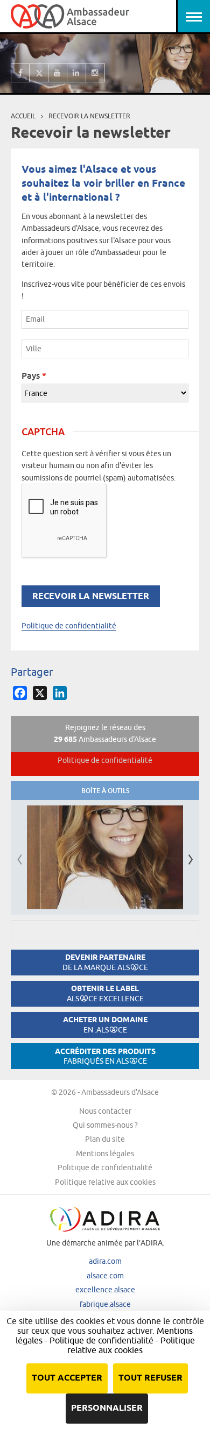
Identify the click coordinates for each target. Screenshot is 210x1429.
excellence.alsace (105, 1289)
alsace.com (105, 1275)
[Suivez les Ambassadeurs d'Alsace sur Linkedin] (76, 72)
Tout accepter (67, 1378)
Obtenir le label (105, 993)
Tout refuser (150, 1378)
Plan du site (105, 1139)
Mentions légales (105, 1153)
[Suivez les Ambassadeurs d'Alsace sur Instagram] (95, 72)
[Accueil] (70, 16)
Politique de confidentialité (69, 625)
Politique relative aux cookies (105, 1182)
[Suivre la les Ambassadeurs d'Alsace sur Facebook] (20, 72)
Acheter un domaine (105, 1024)
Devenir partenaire (105, 962)
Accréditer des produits (105, 1056)
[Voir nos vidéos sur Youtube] (57, 72)
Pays (34, 375)
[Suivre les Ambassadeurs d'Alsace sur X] (39, 72)
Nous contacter (105, 1111)
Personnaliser (107, 1408)
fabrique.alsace (105, 1304)
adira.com (105, 1261)
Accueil (23, 116)
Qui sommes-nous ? (105, 1125)
